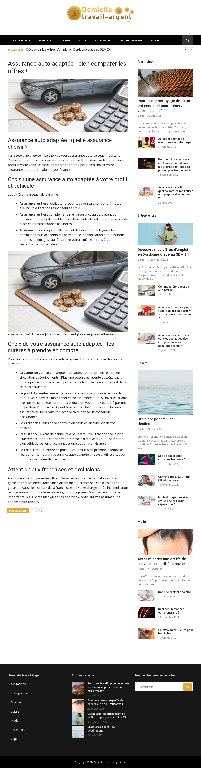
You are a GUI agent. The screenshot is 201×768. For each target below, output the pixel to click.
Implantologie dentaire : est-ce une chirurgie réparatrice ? (173, 501)
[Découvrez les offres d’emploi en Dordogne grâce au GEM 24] (165, 234)
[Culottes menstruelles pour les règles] (146, 633)
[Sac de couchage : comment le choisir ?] (146, 459)
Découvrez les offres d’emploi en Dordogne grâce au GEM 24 (68, 49)
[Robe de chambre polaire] (146, 595)
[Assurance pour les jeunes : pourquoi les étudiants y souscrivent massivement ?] (146, 310)
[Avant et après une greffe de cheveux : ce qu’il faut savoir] (165, 542)
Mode (155, 40)
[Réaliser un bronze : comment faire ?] (146, 612)
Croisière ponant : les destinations (156, 421)
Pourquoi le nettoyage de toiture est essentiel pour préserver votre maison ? (165, 106)
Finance (45, 40)
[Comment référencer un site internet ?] (146, 290)
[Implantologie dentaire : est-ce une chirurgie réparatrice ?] (146, 501)
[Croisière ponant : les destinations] (165, 392)
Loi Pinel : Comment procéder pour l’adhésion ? (81, 334)
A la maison (21, 40)
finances (65, 169)
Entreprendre (131, 40)
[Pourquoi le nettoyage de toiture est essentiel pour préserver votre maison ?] (165, 83)
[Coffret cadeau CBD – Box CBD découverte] (146, 480)
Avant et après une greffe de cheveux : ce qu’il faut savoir (162, 561)
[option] (109, 49)
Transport (103, 40)
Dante (141, 115)
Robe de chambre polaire (174, 592)
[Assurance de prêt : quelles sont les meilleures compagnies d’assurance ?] (146, 191)
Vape (82, 40)
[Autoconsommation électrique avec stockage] (146, 142)
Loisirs (65, 40)
